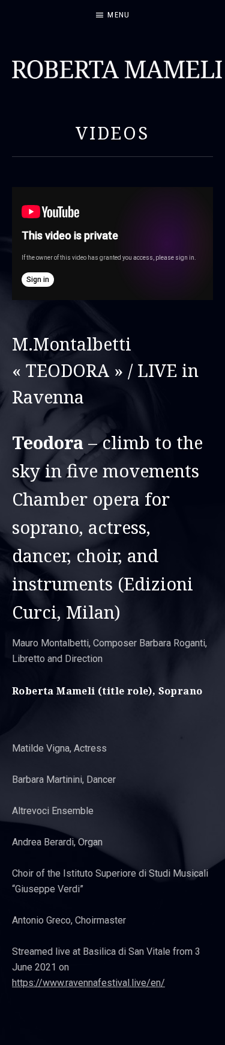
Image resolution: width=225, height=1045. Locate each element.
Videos (112, 132)
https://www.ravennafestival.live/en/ (88, 982)
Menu (118, 14)
